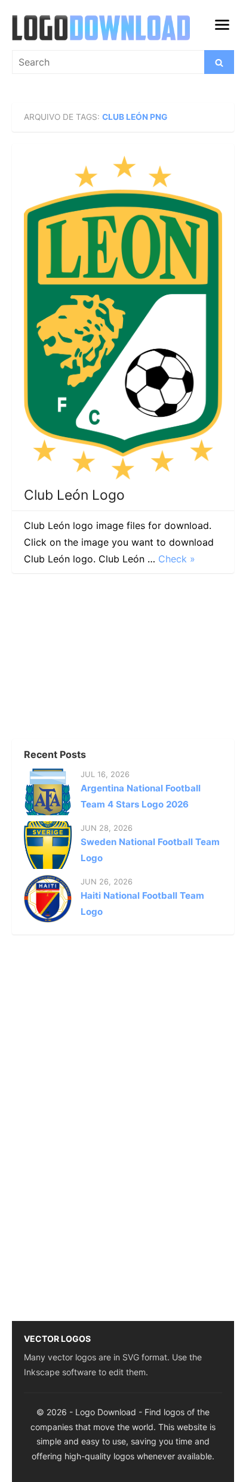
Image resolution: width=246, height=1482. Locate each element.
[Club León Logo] (123, 317)
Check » (176, 559)
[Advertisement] (101, 659)
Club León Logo (74, 495)
